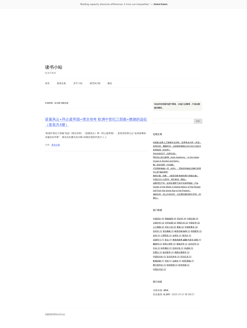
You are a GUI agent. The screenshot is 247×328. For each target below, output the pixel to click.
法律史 (176, 261)
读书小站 (53, 67)
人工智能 (158, 227)
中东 (156, 248)
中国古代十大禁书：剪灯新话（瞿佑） (170, 179)
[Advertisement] (123, 38)
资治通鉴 (168, 231)
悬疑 (180, 227)
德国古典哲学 (181, 252)
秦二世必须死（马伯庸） (164, 164)
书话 (168, 261)
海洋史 (186, 235)
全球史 (176, 235)
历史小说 (170, 227)
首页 (47, 83)
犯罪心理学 (169, 244)
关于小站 (77, 83)
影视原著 (158, 261)
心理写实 (166, 235)
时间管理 (172, 265)
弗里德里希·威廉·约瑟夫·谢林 (186, 240)
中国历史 (158, 218)
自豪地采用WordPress (55, 314)
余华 (156, 235)
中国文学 (194, 223)
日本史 (157, 231)
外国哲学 (196, 231)
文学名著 (170, 223)
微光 (109, 83)
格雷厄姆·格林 (182, 231)
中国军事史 (191, 227)
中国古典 (192, 218)
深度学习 (158, 240)
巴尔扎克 (185, 256)
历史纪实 (177, 248)
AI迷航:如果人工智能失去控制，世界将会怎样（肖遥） (177, 142)
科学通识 (166, 248)
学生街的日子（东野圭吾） (165, 153)
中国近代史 (159, 256)
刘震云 (157, 252)
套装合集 (61, 83)
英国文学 (181, 244)
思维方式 (182, 223)
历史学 (181, 218)
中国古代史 (159, 269)
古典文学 (158, 223)
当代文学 (193, 244)
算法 (168, 240)
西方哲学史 (159, 265)
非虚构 (188, 248)
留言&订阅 (95, 83)
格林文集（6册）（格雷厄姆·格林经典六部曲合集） (176, 175)
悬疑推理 (170, 218)
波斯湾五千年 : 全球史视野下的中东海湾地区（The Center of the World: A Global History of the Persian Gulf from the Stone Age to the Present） (177, 187)
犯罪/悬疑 (188, 261)
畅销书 (157, 244)
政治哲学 (168, 252)
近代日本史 (173, 256)
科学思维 (183, 265)
